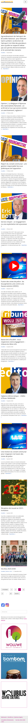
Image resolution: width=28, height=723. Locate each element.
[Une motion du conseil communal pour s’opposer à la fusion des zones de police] (14, 436)
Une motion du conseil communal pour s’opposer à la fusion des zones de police (13, 454)
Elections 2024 (9, 571)
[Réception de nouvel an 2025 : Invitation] (14, 493)
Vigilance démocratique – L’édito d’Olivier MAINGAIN (13, 397)
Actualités (3, 52)
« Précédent (5, 589)
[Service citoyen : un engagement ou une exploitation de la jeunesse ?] (14, 206)
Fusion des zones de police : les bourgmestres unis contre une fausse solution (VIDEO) (12, 283)
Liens (2, 721)
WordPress (10, 717)
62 (10, 593)
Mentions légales (18, 717)
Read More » (6, 68)
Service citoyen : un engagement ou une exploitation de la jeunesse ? (14, 224)
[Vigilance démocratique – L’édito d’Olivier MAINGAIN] (14, 380)
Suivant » (17, 593)
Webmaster (4, 717)
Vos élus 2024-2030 (8, 569)
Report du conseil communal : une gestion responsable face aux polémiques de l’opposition (14, 166)
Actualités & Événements (7, 720)
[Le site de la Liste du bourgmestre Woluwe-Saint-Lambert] (7, 2)
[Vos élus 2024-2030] (14, 553)
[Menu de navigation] (25, 2)
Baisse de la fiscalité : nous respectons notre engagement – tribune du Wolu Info (13, 341)
